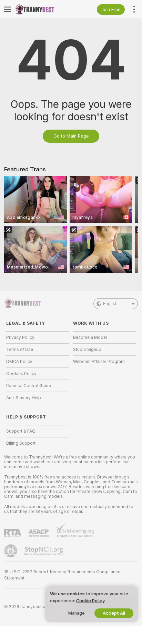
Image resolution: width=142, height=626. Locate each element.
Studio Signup (87, 349)
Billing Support (21, 443)
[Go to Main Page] (43, 9)
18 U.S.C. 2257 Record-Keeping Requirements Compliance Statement (62, 574)
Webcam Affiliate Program (99, 361)
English (110, 303)
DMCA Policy (19, 361)
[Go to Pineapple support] (11, 550)
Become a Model (90, 337)
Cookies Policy (21, 373)
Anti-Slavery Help (23, 397)
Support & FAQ (21, 431)
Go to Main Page (71, 136)
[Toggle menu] (7, 9)
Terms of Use (19, 349)
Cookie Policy (90, 600)
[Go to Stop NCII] (44, 551)
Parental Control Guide (28, 385)
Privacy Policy (20, 337)
